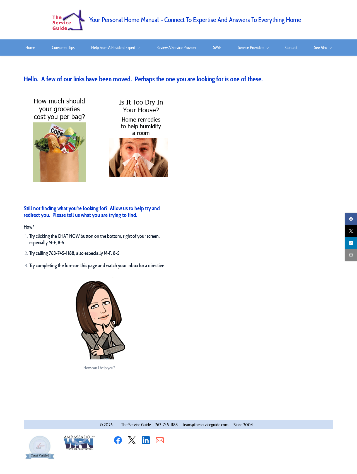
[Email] (159, 440)
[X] (132, 440)
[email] (351, 255)
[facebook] (351, 219)
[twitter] (351, 231)
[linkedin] (351, 243)
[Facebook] (118, 440)
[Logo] (68, 19)
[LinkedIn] (145, 440)
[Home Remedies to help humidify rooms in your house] (139, 99)
